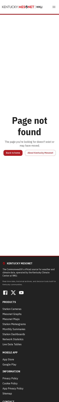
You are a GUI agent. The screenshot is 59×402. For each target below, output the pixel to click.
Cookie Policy (10, 383)
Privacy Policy (10, 378)
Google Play (9, 364)
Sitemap (7, 393)
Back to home (13, 152)
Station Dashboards (14, 334)
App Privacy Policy (13, 388)
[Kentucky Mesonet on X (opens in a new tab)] (13, 293)
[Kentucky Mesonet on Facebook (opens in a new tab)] (5, 293)
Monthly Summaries (14, 329)
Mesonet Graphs (12, 314)
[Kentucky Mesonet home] (22, 7)
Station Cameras (12, 309)
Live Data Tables (12, 344)
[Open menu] (54, 7)
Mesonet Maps (11, 319)
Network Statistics (13, 339)
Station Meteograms (14, 324)
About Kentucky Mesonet (40, 152)
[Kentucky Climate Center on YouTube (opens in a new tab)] (21, 293)
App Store (8, 359)
